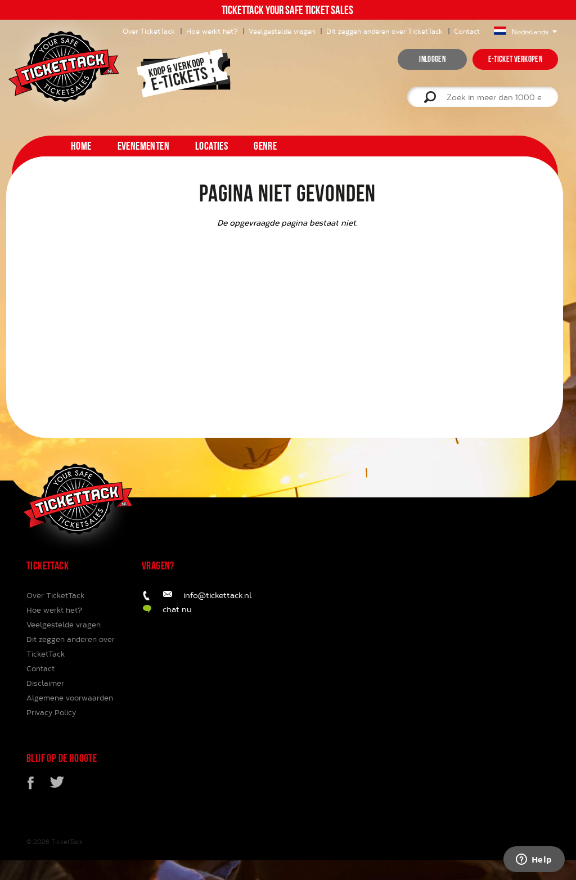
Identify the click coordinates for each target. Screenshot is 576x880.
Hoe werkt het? (211, 30)
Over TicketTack (55, 595)
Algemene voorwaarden (69, 698)
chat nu (177, 609)
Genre (265, 146)
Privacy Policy (51, 712)
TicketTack (67, 841)
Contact (467, 30)
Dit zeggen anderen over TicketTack (384, 30)
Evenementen (143, 146)
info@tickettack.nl (217, 595)
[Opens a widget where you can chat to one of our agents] (534, 860)
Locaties (211, 146)
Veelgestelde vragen (282, 30)
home (81, 146)
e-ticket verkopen (515, 59)
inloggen (432, 59)
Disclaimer (45, 683)
